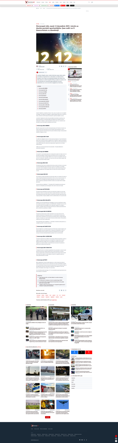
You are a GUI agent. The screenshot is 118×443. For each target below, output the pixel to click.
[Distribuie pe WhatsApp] (63, 66)
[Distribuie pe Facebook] (61, 66)
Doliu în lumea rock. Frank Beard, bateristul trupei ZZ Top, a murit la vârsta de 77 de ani (37, 341)
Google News (54, 299)
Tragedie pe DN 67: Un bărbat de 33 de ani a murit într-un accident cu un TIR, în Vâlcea (47, 395)
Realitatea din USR (57, 434)
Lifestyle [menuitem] (71, 2)
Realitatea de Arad (47, 435)
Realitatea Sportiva (33, 434)
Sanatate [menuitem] (64, 2)
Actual (44, 8)
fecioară (63, 295)
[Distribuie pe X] (66, 66)
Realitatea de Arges (53, 435)
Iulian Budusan (37, 359)
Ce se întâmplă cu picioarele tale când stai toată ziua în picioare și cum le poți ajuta (58, 341)
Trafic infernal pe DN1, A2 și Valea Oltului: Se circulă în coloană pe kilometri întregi (51, 278)
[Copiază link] (59, 66)
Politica (71, 93)
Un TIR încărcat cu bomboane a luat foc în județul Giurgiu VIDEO (50, 280)
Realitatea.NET (42, 66)
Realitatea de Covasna (64, 434)
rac (57, 295)
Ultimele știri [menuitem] (38, 2)
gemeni (54, 295)
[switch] (92, 2)
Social (71, 83)
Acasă (38, 8)
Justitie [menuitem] (53, 2)
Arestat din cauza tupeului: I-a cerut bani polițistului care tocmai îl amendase (47, 412)
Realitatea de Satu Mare (66, 435)
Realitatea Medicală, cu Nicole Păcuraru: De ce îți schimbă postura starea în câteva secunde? (74, 80)
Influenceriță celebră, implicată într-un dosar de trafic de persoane (37, 329)
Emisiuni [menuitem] (43, 2)
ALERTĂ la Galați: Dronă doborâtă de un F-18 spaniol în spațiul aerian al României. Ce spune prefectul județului (52, 285)
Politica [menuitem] (46, 2)
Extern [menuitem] (67, 2)
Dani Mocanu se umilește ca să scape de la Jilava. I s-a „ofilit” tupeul (37, 337)
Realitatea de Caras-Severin (78, 434)
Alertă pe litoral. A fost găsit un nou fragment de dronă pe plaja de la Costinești (48, 379)
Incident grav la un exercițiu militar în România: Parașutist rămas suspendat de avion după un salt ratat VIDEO (63, 413)
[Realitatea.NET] (30, 2)
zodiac (43, 295)
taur (50, 295)
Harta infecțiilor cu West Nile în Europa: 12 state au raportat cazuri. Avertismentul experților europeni (58, 337)
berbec (47, 295)
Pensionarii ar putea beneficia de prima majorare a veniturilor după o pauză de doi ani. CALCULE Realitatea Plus (76, 101)
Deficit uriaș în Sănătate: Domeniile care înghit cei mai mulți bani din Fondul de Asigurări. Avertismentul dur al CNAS (58, 333)
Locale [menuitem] (61, 2)
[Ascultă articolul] (116, 436)
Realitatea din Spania (73, 435)
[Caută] (89, 2)
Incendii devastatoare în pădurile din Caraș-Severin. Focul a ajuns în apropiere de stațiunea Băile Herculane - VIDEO (76, 86)
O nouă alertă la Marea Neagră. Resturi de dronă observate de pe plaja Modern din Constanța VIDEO (51, 282)
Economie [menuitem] (57, 2)
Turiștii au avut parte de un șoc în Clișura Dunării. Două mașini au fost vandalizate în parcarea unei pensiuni (62, 379)
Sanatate (69, 81)
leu (60, 295)
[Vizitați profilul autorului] (37, 66)
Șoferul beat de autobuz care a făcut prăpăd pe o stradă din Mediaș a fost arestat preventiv (83, 336)
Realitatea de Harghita (34, 435)
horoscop (38, 295)
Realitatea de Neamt (51, 434)
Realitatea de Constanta (41, 435)
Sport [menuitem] (74, 2)
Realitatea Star (39, 434)
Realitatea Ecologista (45, 434)
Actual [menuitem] (50, 2)
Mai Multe (47, 417)
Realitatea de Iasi (59, 435)
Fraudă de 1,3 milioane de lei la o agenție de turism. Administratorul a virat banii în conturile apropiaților (33, 396)
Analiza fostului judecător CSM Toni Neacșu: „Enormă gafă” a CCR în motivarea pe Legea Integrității (83, 341)
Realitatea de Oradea (70, 434)
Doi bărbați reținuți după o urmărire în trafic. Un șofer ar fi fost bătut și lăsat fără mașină (81, 323)
